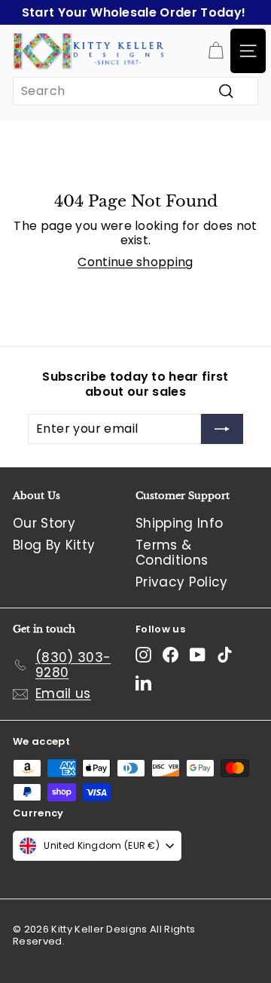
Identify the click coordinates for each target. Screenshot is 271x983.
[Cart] (215, 51)
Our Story (44, 523)
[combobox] (135, 91)
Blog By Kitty (54, 545)
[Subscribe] (222, 429)
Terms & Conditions (172, 552)
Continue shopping (135, 262)
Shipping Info (179, 523)
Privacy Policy (182, 582)
